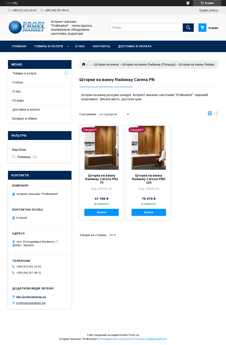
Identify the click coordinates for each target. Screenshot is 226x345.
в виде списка (216, 114)
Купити (101, 212)
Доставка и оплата (134, 46)
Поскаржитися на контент (115, 339)
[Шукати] (188, 27)
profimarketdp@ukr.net (30, 303)
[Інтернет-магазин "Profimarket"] (26, 35)
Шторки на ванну (106, 64)
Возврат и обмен (24, 118)
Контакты (101, 46)
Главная (19, 46)
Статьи (17, 82)
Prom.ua (134, 335)
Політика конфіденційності (150, 339)
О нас (80, 46)
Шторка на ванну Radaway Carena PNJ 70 (101, 179)
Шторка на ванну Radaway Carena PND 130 (149, 179)
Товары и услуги (48, 46)
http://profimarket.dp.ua (31, 296)
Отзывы (18, 100)
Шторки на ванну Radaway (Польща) (148, 64)
